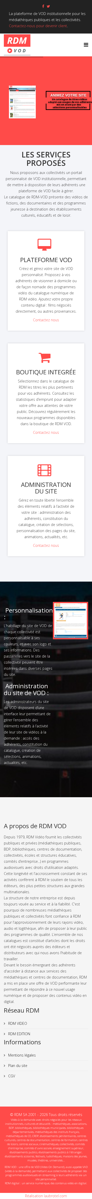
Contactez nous (46, 319)
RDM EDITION (18, 1033)
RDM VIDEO (17, 1023)
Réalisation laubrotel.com (46, 1195)
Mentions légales (21, 1055)
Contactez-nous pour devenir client (38, 25)
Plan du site (17, 1065)
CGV (11, 1076)
